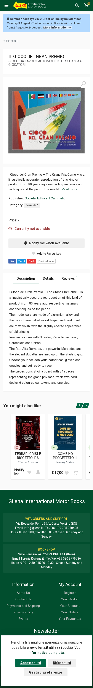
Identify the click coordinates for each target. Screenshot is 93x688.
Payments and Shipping (23, 606)
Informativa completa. (47, 653)
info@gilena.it (33, 528)
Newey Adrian (65, 462)
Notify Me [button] (19, 472)
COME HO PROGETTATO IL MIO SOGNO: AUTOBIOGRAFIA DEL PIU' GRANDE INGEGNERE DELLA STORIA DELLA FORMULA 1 (65, 456)
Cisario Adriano (28, 462)
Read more (69, 189)
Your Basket (70, 599)
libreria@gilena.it (32, 558)
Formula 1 (32, 205)
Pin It (32, 261)
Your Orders (69, 612)
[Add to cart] (38, 472)
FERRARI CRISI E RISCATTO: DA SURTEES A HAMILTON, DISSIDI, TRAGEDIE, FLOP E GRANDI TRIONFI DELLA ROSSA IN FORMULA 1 (28, 456)
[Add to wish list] (29, 472)
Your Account (70, 606)
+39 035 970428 (67, 528)
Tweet (21, 261)
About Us (23, 593)
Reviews (69, 278)
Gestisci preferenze (45, 672)
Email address (46, 261)
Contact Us (23, 599)
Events (23, 619)
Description (26, 278)
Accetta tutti (30, 663)
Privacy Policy (23, 612)
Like (12, 261)
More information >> (57, 27)
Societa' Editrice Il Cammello (45, 198)
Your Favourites (70, 619)
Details (48, 278)
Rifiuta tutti (62, 663)
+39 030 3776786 (69, 558)
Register (70, 593)
